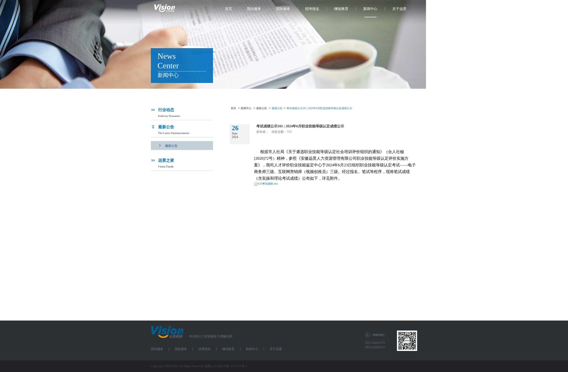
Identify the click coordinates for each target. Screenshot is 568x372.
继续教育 (341, 9)
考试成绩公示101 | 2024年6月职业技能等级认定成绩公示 (319, 108)
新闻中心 (370, 9)
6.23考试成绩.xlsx (268, 183)
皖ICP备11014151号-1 (232, 366)
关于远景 (399, 9)
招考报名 (312, 9)
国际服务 (283, 9)
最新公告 (261, 108)
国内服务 (254, 9)
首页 (228, 9)
